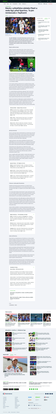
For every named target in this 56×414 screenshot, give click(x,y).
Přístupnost (18, 412)
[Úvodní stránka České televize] (7, 393)
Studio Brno (16, 399)
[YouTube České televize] (49, 393)
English (9, 412)
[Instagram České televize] (45, 393)
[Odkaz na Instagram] (29, 389)
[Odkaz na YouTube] (35, 389)
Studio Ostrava (17, 401)
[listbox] (36, 408)
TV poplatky (4, 399)
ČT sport (6, 15)
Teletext (4, 401)
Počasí (4, 403)
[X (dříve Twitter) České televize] (50, 393)
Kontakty (16, 407)
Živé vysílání (4, 398)
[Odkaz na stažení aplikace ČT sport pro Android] (10, 389)
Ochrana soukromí (13, 412)
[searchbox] (43, 1)
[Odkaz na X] (33, 389)
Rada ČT (16, 402)
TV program (4, 397)
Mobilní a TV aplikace (6, 406)
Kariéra (16, 403)
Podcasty (4, 402)
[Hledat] (47, 1)
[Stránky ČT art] (37, 400)
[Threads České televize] (52, 393)
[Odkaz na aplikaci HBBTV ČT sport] (16, 389)
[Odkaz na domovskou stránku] (6, 1)
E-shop (4, 405)
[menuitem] (4, 4)
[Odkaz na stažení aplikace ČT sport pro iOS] (5, 389)
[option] (32, 408)
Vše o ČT (4, 407)
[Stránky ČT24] (29, 397)
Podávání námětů (17, 405)
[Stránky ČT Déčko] (29, 400)
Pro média (16, 397)
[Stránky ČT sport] (38, 397)
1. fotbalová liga (8, 6)
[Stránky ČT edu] (45, 400)
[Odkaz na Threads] (37, 389)
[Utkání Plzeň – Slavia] (20, 25)
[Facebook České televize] (47, 393)
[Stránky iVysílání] (46, 397)
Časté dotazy (17, 406)
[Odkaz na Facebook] (31, 389)
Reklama (16, 398)
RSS (52, 412)
